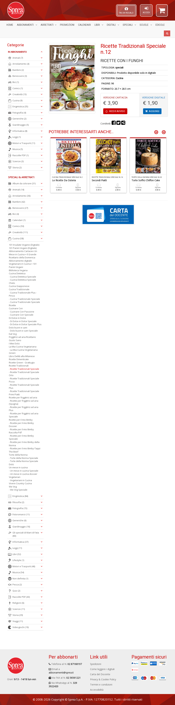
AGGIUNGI (153, 111)
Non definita (20, 578)
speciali (119, 67)
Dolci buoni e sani (18, 327)
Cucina (119, 78)
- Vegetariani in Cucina (20, 480)
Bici (15, 82)
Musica (17, 149)
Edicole (160, 24)
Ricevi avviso (117, 111)
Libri (97, 24)
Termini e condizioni (101, 684)
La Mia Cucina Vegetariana (22, 346)
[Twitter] (118, 123)
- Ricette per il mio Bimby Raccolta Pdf (21, 431)
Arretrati (47, 24)
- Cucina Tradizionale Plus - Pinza (23, 294)
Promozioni (67, 24)
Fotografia (19, 112)
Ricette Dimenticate (19, 359)
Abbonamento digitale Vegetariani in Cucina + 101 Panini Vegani (23, 264)
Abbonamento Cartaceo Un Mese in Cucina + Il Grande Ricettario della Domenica (23, 254)
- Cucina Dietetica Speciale (22, 276)
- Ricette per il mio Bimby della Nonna (24, 444)
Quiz (16, 590)
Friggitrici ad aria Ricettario (22, 337)
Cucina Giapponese (19, 286)
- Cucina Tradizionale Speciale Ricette (24, 303)
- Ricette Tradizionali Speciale (24, 368)
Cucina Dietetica (17, 273)
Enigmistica (20, 106)
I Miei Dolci (14, 343)
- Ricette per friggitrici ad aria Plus (23, 409)
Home (9, 24)
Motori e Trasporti (23, 143)
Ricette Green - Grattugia (22, 362)
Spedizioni (95, 664)
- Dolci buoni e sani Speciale (23, 330)
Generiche (19, 118)
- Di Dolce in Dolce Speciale (23, 321)
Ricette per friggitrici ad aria (23, 397)
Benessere (19, 75)
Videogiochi (20, 627)
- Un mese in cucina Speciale (23, 470)
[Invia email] (123, 123)
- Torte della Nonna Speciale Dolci (23, 463)
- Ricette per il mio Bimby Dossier (21, 424)
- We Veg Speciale (18, 489)
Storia (17, 167)
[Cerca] (167, 33)
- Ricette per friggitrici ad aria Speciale (23, 415)
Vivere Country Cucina (20, 483)
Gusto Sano (15, 340)
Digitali (111, 24)
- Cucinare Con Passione (21, 311)
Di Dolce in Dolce (17, 318)
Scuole (144, 24)
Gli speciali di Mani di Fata (25, 534)
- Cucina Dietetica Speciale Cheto (22, 281)
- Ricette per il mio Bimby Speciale (21, 437)
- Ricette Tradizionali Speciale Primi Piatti (24, 393)
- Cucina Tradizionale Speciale (24, 298)
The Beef (13, 451)
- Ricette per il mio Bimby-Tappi (24, 448)
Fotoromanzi (21, 514)
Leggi (16, 136)
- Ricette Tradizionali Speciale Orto (24, 374)
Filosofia (18, 502)
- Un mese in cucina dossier (23, 473)
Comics (17, 88)
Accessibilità (96, 689)
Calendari (84, 24)
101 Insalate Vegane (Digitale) (24, 244)
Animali (17, 57)
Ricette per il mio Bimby (21, 419)
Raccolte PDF (20, 155)
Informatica (19, 130)
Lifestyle (18, 560)
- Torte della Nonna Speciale (23, 458)
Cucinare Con (16, 308)
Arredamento (20, 63)
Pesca (17, 584)
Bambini (18, 69)
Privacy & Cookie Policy (103, 679)
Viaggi (17, 621)
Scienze (18, 161)
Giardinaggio (20, 124)
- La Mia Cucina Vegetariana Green (23, 351)
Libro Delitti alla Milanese (22, 356)
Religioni (18, 602)
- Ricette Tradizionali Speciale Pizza (24, 380)
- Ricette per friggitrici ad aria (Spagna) (23, 402)
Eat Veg (13, 333)
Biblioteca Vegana (18, 270)
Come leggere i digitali (102, 669)
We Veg (13, 486)
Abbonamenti (25, 24)
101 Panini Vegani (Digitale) (23, 248)
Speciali (128, 24)
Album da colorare (24, 183)
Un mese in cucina (18, 467)
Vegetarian (14, 477)
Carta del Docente (100, 674)
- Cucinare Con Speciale (21, 314)
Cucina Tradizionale (19, 289)
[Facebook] (114, 123)
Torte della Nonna (18, 454)
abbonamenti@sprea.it (61, 672)
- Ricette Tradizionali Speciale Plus (24, 386)
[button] (162, 12)
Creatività (19, 94)
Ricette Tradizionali (19, 365)
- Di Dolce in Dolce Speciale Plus (25, 324)
